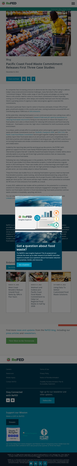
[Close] (60, 197)
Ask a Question (24, 265)
